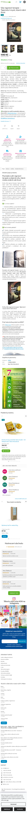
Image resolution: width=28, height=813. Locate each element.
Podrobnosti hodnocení (6, 18)
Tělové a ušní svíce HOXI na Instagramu (14, 602)
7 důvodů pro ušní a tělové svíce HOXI (9, 757)
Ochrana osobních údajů (6, 675)
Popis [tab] (3, 169)
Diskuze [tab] (7, 169)
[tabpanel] (14, 439)
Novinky (2, 661)
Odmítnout (7, 809)
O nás (2, 667)
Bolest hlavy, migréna (6, 690)
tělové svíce (8, 325)
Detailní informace (5, 121)
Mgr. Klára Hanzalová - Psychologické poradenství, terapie (13, 789)
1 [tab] (8, 461)
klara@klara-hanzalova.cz (8, 118)
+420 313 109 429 (7, 770)
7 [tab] (17, 461)
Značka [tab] (12, 169)
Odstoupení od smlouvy (6, 679)
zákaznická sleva (12, 113)
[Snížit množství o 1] (6, 69)
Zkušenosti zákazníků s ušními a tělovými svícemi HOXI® (14, 746)
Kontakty (3, 677)
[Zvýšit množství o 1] (6, 67)
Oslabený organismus (6, 704)
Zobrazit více (14, 593)
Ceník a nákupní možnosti (7, 657)
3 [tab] (11, 461)
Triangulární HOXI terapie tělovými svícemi (13, 349)
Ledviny (2, 693)
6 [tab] (16, 461)
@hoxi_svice (6, 784)
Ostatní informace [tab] (19, 169)
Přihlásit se (22, 641)
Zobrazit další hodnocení (20, 499)
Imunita (2, 711)
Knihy (9, 360)
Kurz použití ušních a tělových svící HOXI (13, 347)
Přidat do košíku (15, 67)
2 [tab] (10, 461)
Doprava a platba (5, 659)
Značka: (8, 20)
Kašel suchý (3, 708)
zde (7, 800)
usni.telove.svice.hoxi (8, 777)
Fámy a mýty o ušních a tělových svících (10, 734)
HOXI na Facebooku (7, 775)
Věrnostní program (5, 669)
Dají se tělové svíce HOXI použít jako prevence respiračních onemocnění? (11, 738)
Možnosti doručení (20, 63)
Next (26, 416)
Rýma (2, 686)
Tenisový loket (4, 718)
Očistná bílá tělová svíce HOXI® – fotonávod (11, 750)
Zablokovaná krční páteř (6, 715)
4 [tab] (13, 461)
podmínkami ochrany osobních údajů (14, 646)
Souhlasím (20, 809)
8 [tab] (19, 461)
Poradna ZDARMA (5, 671)
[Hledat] (16, 1)
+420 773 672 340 (7, 773)
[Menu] (24, 1)
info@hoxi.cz (6, 768)
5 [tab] (14, 461)
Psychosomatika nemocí (6, 743)
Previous (2, 416)
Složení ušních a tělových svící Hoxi (9, 753)
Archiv (4, 723)
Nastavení (13, 804)
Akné (2, 697)
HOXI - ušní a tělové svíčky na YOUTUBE (12, 782)
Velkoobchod (4, 663)
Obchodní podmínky (5, 673)
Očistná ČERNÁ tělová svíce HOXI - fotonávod (11, 731)
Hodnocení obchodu (14, 543)
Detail (4, 536)
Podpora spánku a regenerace (8, 701)
